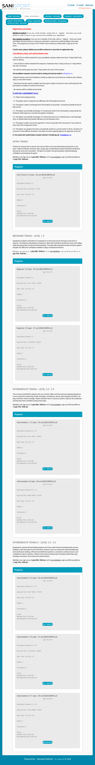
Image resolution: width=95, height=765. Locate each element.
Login (81, 5)
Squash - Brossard (33, 21)
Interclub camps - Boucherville (56, 21)
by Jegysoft (63, 759)
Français (89, 5)
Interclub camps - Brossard (17, 23)
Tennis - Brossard (13, 16)
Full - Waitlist (47, 221)
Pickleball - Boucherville (73, 16)
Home (72, 5)
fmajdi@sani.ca (65, 135)
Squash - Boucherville (15, 21)
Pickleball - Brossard (52, 16)
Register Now (47, 742)
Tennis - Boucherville (31, 16)
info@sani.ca (68, 73)
